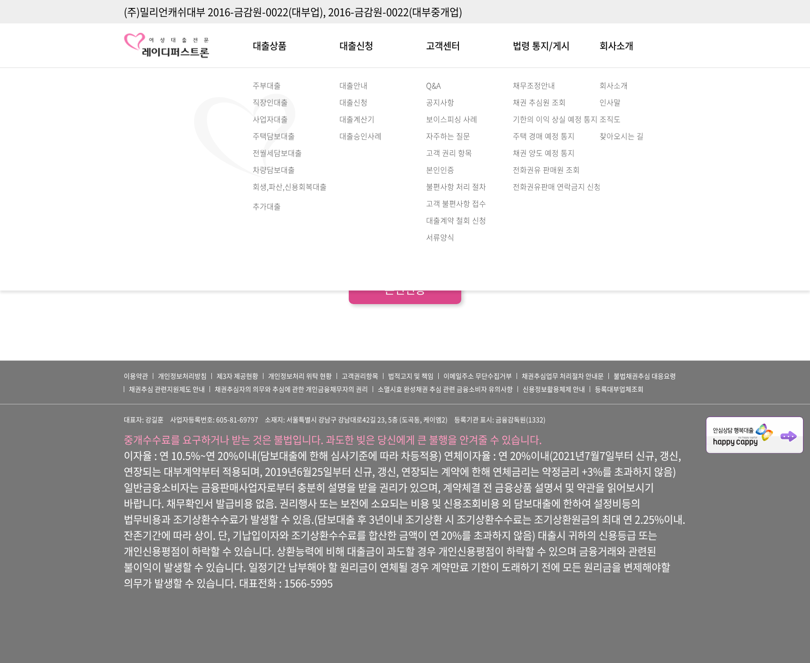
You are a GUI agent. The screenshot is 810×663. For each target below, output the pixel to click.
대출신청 (356, 45)
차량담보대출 (274, 169)
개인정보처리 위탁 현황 (300, 375)
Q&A (433, 85)
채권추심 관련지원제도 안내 (167, 389)
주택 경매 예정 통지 (544, 136)
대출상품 (269, 45)
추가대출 (267, 206)
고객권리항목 (360, 375)
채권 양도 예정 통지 (544, 152)
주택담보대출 (274, 136)
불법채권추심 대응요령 (645, 375)
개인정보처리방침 (182, 375)
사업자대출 (270, 119)
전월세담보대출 (277, 152)
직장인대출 (270, 102)
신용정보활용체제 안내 (554, 389)
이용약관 (136, 375)
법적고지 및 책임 (411, 375)
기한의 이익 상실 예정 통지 (555, 119)
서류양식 (440, 237)
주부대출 (267, 85)
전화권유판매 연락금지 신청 (557, 186)
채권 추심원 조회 (539, 102)
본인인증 (440, 169)
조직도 (610, 119)
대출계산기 (357, 119)
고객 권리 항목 (449, 152)
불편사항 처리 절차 (456, 186)
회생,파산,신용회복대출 (290, 186)
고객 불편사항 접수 (456, 203)
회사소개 (616, 45)
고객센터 (443, 45)
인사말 (610, 102)
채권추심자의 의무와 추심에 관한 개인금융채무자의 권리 (291, 389)
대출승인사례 (360, 136)
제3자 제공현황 (237, 375)
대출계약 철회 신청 (456, 220)
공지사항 (440, 102)
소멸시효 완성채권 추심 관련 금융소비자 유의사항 (445, 389)
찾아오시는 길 (622, 136)
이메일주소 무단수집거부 (477, 375)
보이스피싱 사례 (451, 119)
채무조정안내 (534, 85)
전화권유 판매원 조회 (546, 169)
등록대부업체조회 (619, 389)
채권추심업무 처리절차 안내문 (563, 375)
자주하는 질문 (448, 136)
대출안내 (353, 85)
